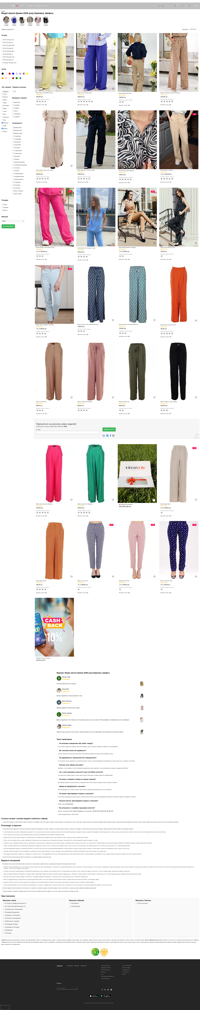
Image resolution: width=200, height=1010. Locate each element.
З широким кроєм (19, 176)
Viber (70, 811)
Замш (5, 102)
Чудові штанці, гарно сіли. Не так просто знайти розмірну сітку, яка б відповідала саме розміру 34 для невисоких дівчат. (90, 732)
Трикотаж (6, 117)
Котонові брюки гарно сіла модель (66, 683)
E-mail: (38, 429)
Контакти (45, 5)
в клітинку (17, 105)
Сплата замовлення (126, 965)
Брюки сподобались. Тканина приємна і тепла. (69, 695)
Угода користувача (105, 978)
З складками (17, 139)
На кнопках (17, 188)
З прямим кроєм (18, 173)
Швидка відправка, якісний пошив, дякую (68, 707)
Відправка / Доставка (105, 967)
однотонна (17, 102)
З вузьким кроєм (18, 179)
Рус (114, 1003)
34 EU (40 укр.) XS (8, 39)
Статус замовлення (105, 965)
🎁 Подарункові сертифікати (107, 976)
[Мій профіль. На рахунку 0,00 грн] (182, 6)
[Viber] (103, 435)
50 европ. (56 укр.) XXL (9, 62)
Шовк (4, 125)
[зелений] (17, 78)
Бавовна (5, 123)
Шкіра (5, 108)
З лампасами (17, 153)
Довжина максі (18, 133)
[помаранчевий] (3, 78)
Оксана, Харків (66, 725)
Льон (4, 114)
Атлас (5, 94)
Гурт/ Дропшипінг (126, 969)
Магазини (30, 5)
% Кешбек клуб (125, 972)
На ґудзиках (17, 182)
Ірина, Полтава (66, 701)
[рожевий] (6, 78)
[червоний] (10, 74)
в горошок (17, 116)
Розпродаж (38, 5)
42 (89, 101)
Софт (4, 111)
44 (45, 101)
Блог (102, 974)
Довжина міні (18, 127)
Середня (5, 207)
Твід (4, 120)
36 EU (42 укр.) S (8, 42)
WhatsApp (80, 811)
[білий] (6, 74)
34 (78, 101)
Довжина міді (18, 130)
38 (40, 101)
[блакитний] (17, 74)
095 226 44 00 (103, 811)
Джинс (5, 100)
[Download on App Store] (93, 996)
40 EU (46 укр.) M (8, 48)
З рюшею (16, 159)
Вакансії (124, 974)
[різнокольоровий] (20, 78)
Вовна (5, 131)
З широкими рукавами (20, 165)
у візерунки (17, 114)
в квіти (16, 111)
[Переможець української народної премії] (104, 952)
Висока (5, 210)
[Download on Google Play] (106, 996)
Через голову (18, 193)
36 (37, 101)
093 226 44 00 (96, 811)
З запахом (17, 168)
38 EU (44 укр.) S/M (8, 45)
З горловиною (18, 150)
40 (42, 101)
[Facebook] (110, 435)
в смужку (16, 108)
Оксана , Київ (66, 677)
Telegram (75, 811)
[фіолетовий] (20, 74)
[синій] (13, 74)
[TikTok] (108, 989)
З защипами (17, 136)
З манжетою (17, 142)
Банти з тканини (18, 191)
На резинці (17, 185)
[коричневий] (13, 78)
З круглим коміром (19, 162)
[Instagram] (113, 435)
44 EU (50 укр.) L (8, 54)
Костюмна (6, 105)
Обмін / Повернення (105, 969)
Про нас (76, 965)
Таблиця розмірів (126, 967)
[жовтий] (27, 74)
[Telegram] (107, 435)
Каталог (22, 5)
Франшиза (103, 972)
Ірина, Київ (65, 689)
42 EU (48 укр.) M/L (8, 51)
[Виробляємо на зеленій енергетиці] (95, 951)
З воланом (17, 147)
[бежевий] (10, 78)
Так (15, 91)
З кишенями (17, 144)
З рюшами (17, 156)
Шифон (5, 128)
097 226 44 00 (110, 811)
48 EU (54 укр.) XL (8, 60)
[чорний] (3, 74)
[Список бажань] (189, 6)
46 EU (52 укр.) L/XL (9, 57)
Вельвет (5, 97)
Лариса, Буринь (67, 713)
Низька (5, 204)
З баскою (16, 170)
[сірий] (24, 74)
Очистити (5, 91)
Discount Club (109, 775)
